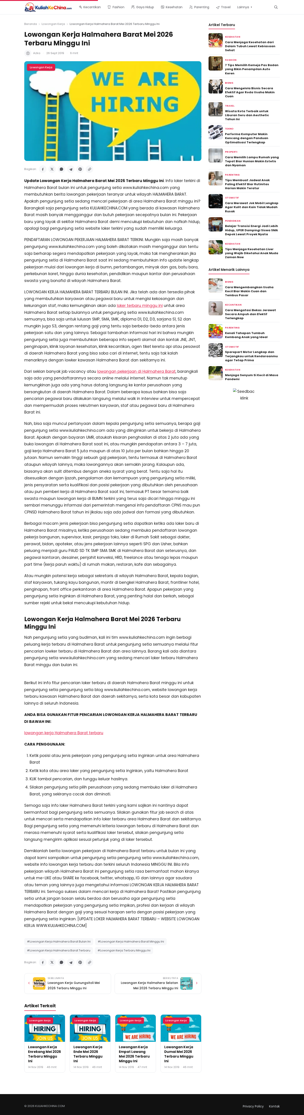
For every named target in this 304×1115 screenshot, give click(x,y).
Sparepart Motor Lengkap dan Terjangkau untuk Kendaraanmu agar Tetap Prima (251, 356)
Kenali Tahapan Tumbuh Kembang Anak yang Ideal (246, 335)
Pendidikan (232, 221)
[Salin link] (89, 169)
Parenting (232, 174)
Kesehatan (232, 37)
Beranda (30, 24)
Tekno (229, 128)
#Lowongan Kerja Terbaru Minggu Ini (123, 950)
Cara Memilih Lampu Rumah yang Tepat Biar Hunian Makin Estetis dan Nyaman (252, 161)
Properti (231, 152)
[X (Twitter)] (52, 169)
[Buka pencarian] (276, 7)
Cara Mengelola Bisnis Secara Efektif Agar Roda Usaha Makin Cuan (250, 92)
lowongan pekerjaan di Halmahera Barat (136, 371)
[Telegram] (71, 169)
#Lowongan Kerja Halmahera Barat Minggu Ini (131, 941)
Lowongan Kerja (53, 24)
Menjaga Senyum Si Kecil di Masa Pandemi (251, 377)
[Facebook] (43, 169)
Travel (229, 105)
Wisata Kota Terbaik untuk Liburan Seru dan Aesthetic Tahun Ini (247, 115)
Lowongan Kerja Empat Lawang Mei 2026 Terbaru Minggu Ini (134, 1054)
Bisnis (229, 83)
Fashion (230, 60)
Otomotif (232, 197)
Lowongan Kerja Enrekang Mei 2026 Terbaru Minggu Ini (44, 1054)
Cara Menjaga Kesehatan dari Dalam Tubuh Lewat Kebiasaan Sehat (250, 46)
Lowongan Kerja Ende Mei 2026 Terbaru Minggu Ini (88, 1054)
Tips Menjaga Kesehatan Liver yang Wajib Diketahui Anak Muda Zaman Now (251, 253)
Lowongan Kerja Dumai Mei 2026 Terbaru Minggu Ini (178, 1054)
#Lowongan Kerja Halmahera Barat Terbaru (58, 950)
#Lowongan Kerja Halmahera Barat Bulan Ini (59, 941)
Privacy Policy (253, 1106)
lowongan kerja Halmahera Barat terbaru (63, 733)
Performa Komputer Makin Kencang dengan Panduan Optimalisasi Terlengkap (246, 138)
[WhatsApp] (61, 169)
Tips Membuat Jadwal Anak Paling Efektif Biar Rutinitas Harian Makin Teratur (247, 184)
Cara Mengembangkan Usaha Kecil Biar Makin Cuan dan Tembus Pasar (249, 291)
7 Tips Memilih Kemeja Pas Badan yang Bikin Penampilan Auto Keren (251, 69)
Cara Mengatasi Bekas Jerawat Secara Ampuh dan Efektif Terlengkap (250, 314)
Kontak (274, 1106)
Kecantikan (233, 304)
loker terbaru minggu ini (140, 305)
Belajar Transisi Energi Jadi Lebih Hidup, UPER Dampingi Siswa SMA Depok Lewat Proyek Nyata (251, 230)
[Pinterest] (80, 169)
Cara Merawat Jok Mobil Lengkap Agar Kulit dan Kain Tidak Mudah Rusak (251, 207)
